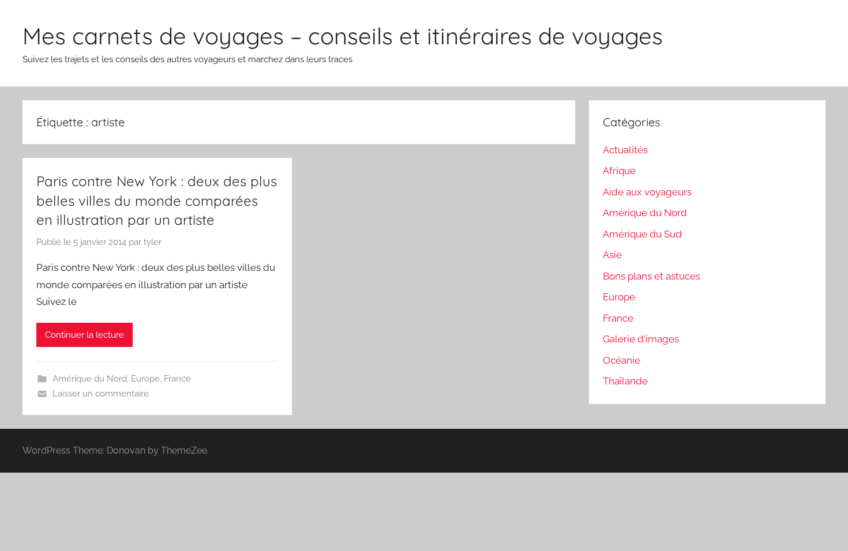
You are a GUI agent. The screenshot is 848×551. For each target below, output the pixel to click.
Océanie (621, 360)
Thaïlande (625, 381)
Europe (145, 378)
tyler (153, 242)
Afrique (619, 170)
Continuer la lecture (84, 335)
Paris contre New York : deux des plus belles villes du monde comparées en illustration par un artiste (156, 200)
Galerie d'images (641, 339)
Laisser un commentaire (100, 393)
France (177, 378)
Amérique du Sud (642, 234)
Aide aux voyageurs (647, 192)
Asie (612, 255)
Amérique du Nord (89, 378)
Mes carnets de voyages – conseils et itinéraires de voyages (342, 35)
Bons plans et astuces (651, 276)
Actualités (625, 150)
